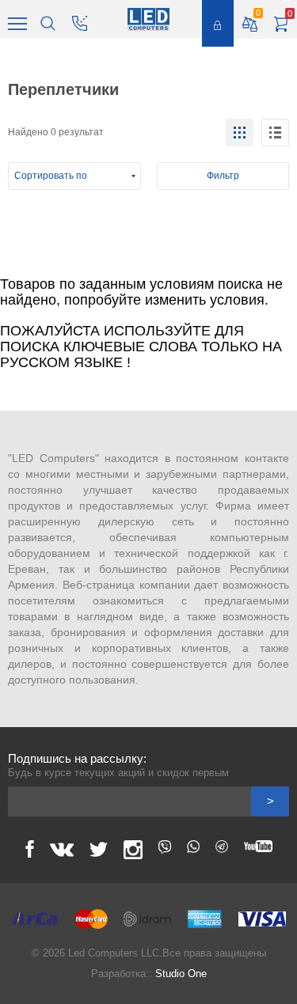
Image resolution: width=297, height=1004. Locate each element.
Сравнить (258, 12)
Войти (217, 23)
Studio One (181, 973)
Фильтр (223, 175)
